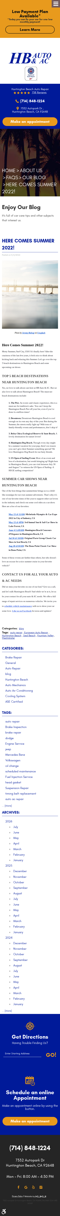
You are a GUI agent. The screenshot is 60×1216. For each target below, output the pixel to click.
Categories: (13, 648)
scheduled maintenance (20, 771)
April (16, 843)
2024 (8, 938)
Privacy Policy (17, 1196)
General (10, 663)
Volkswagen (12, 760)
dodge (9, 738)
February (19, 854)
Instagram (41, 1187)
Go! (51, 1055)
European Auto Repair (36, 632)
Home (9, 171)
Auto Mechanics (15, 685)
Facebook (18, 1187)
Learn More (30, 29)
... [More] (7, 805)
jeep (8, 749)
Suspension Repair (17, 788)
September (20, 888)
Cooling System (15, 696)
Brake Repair (13, 657)
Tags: (7, 712)
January (18, 860)
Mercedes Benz (15, 754)
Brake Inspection (15, 727)
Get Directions (30, 1036)
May (16, 838)
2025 (8, 865)
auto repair (16, 632)
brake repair (13, 732)
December (20, 871)
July (15, 827)
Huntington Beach (11, 635)
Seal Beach (29, 635)
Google (26, 1187)
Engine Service (14, 743)
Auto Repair (12, 668)
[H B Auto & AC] (30, 56)
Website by (35, 1196)
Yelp (33, 1187)
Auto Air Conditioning (19, 690)
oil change (12, 766)
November (19, 877)
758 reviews (39, 92)
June (16, 832)
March (17, 849)
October (18, 882)
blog (21, 628)
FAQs (12, 178)
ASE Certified (14, 701)
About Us (31, 171)
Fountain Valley (45, 635)
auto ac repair (14, 799)
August (17, 893)
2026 (8, 821)
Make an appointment (30, 121)
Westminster (8, 638)
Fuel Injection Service (19, 777)
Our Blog (34, 178)
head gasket (13, 782)
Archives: (11, 812)
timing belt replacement (20, 793)
